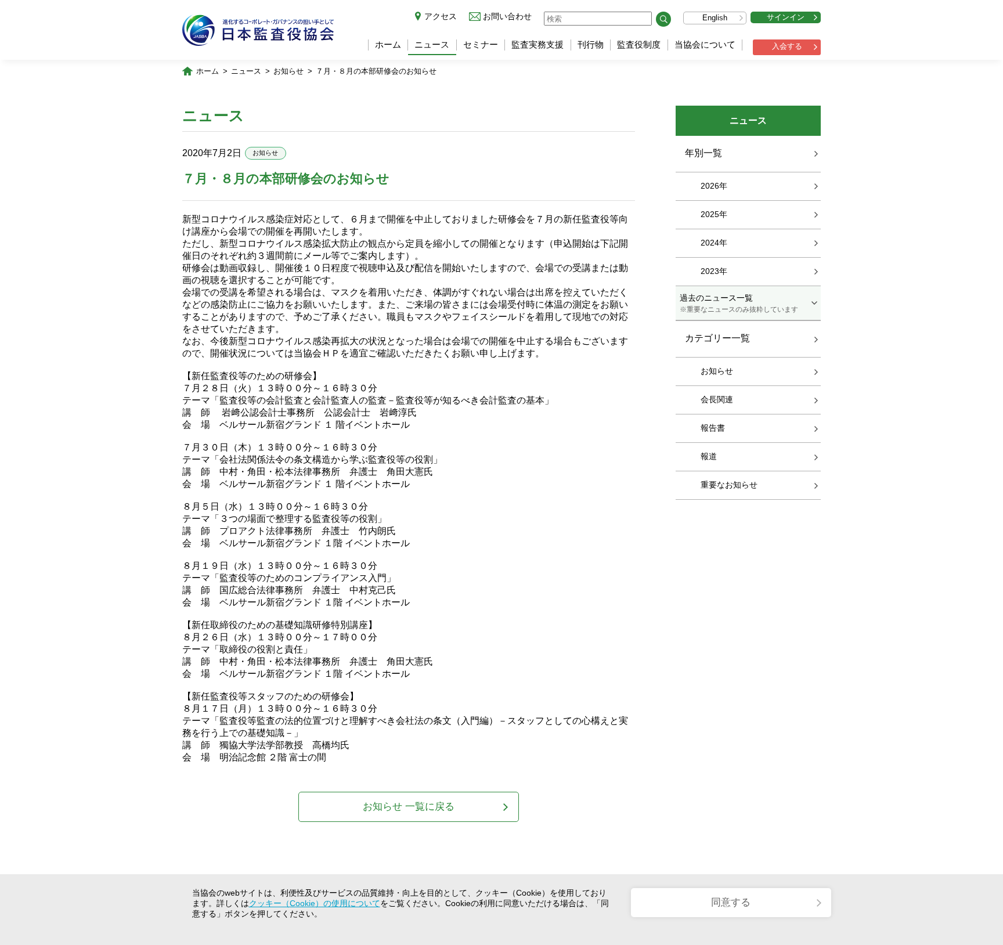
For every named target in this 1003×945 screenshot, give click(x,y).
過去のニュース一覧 (739, 303)
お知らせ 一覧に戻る (408, 806)
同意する (731, 902)
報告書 (713, 427)
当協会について (704, 44)
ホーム (388, 44)
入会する (787, 46)
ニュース (431, 44)
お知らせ (288, 71)
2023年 (714, 271)
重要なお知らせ (729, 484)
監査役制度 (639, 44)
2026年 (714, 185)
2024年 (714, 242)
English (714, 17)
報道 (709, 456)
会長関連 (717, 399)
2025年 (714, 214)
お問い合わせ (507, 16)
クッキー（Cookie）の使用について (314, 903)
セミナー (480, 44)
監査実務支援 (537, 44)
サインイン (785, 17)
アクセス (440, 16)
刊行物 (591, 44)
